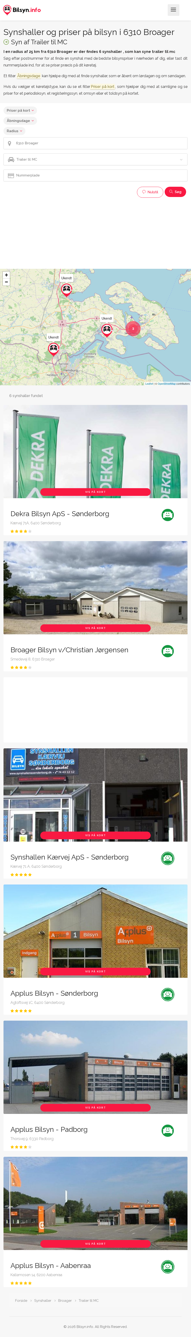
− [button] (6, 282)
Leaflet (149, 383)
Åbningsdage (18, 121)
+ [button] (6, 275)
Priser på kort (18, 110)
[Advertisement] (95, 232)
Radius (12, 131)
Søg (177, 192)
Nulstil (152, 192)
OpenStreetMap (167, 383)
